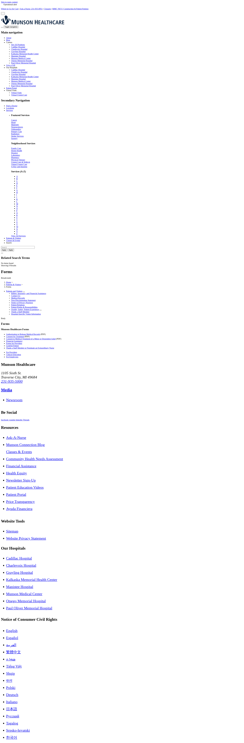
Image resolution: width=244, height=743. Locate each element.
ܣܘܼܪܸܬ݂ (10, 659)
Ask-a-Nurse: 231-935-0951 (31, 9)
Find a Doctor (11, 106)
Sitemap (12, 531)
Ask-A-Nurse (16, 437)
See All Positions (18, 45)
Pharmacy (15, 157)
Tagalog (12, 723)
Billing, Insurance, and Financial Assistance (28, 293)
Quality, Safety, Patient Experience (25, 309)
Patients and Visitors (14, 291)
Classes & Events (13, 240)
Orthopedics (16, 129)
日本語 (11, 709)
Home (8, 282)
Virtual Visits (16, 93)
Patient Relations (18, 305)
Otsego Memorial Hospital (21, 61)
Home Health (16, 151)
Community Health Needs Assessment (34, 459)
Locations (10, 108)
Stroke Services (17, 136)
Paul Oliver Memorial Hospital (23, 63)
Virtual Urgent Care (19, 95)
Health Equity (16, 473)
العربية (11, 645)
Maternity (15, 125)
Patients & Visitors (13, 238)
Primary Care (16, 132)
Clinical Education (13, 355)
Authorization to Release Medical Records (23, 334)
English (12, 631)
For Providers (11, 352)
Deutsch (12, 695)
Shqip (10, 673)
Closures (47, 9)
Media (6, 390)
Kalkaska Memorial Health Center (25, 54)
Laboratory (15, 155)
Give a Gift (10, 65)
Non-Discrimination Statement (23, 300)
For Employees (12, 357)
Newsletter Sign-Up (21, 480)
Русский (12, 716)
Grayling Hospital (18, 51)
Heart (13, 122)
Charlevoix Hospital (19, 49)
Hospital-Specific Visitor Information (26, 314)
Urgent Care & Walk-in (20, 162)
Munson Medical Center (21, 58)
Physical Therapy (18, 160)
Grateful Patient (12, 346)
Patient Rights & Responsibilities (24, 307)
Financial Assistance (14, 341)
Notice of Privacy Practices (22, 303)
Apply (11, 250)
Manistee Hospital (18, 56)
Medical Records (18, 298)
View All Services (18, 236)
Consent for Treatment (15, 336)
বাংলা (9, 680)
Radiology (15, 134)
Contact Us (15, 296)
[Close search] (2, 253)
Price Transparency (20, 502)
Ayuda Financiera (19, 509)
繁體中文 (13, 652)
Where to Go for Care (10, 9)
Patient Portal (11, 88)
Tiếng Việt (14, 666)
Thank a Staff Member (20, 312)
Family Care (16, 148)
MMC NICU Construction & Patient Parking (70, 9)
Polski (10, 688)
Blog (8, 40)
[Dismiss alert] (3, 13)
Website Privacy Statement (26, 538)
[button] (124, 52)
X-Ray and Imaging (19, 167)
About (8, 38)
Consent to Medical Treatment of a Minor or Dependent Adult (31, 339)
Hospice (14, 153)
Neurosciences (17, 127)
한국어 (11, 737)
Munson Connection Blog (25, 445)
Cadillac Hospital (18, 47)
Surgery (14, 138)
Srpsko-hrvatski (18, 730)
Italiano (12, 702)
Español (12, 638)
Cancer (14, 120)
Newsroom (14, 400)
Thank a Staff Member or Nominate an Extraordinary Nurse (30, 348)
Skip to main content (9, 2)
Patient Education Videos (25, 487)
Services (9, 110)
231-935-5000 (12, 381)
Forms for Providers (14, 343)
